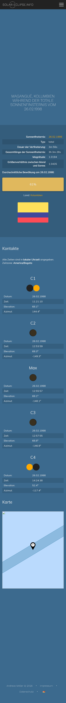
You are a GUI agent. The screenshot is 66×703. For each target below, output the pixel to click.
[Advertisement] (33, 47)
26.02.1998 (55, 136)
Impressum (46, 685)
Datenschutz (26, 691)
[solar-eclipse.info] (17, 4)
